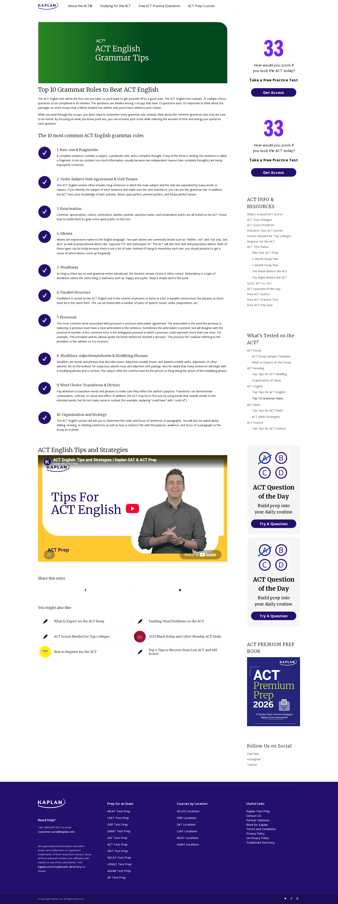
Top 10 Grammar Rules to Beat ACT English (98, 89)
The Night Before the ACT (269, 277)
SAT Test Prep (117, 838)
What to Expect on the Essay (271, 362)
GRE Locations (186, 818)
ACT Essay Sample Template (271, 356)
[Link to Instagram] (297, 898)
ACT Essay (254, 350)
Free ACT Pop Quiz (260, 305)
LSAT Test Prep (118, 818)
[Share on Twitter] (180, 590)
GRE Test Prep (117, 824)
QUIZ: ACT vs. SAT (259, 283)
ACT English (255, 386)
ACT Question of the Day (263, 289)
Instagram (254, 759)
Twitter (252, 765)
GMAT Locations (188, 844)
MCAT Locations (188, 838)
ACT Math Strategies (266, 417)
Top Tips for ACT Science (269, 428)
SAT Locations (186, 824)
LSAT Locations (187, 831)
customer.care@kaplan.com (56, 832)
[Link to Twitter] (285, 898)
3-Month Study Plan (265, 259)
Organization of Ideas (266, 380)
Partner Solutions (258, 820)
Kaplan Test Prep (258, 811)
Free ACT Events (258, 294)
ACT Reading (255, 368)
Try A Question (274, 523)
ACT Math (253, 405)
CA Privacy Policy (257, 838)
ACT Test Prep (117, 844)
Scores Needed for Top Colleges (269, 236)
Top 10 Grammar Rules (267, 398)
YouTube (253, 754)
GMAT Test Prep (118, 831)
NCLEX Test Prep (119, 857)
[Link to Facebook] (291, 898)
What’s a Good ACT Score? (265, 214)
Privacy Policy (255, 833)
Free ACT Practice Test (263, 299)
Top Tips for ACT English (268, 392)
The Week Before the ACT (269, 271)
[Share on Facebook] (85, 590)
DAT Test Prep (117, 851)
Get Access (273, 92)
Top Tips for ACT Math (267, 410)
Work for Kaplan (257, 825)
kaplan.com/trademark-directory (59, 867)
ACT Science (255, 422)
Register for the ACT (261, 241)
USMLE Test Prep (119, 864)
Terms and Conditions (261, 829)
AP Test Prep (116, 877)
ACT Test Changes (259, 220)
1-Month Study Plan (265, 265)
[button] (274, 80)
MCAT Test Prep (118, 811)
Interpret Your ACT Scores (265, 230)
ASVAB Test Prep (119, 871)
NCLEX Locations (188, 811)
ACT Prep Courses (201, 6)
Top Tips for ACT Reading (269, 374)
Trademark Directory (260, 842)
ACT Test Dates (258, 247)
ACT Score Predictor (260, 225)
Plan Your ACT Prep (265, 252)
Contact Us (253, 816)
